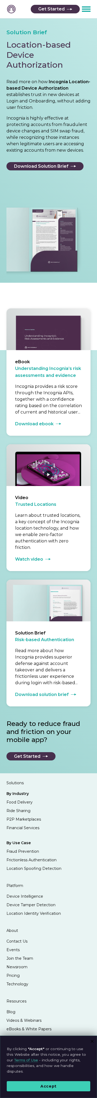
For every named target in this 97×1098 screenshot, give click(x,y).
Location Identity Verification (33, 913)
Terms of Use (26, 1060)
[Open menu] (86, 9)
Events (13, 949)
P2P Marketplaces (23, 819)
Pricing (13, 975)
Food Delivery (19, 802)
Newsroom (16, 967)
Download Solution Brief (41, 166)
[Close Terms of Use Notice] (92, 1040)
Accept (48, 1086)
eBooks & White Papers (28, 1029)
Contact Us (16, 941)
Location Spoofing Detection (33, 868)
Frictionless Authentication (31, 860)
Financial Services (22, 827)
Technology (17, 984)
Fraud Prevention (22, 851)
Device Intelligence (24, 896)
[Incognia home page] (11, 10)
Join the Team (19, 958)
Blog (10, 1011)
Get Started (51, 9)
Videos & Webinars (23, 1020)
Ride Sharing (18, 810)
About (12, 930)
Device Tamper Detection (31, 904)
